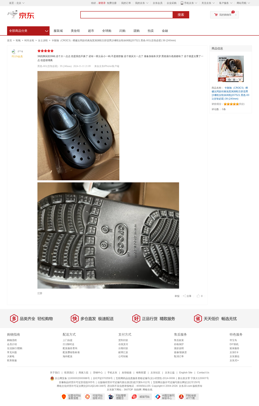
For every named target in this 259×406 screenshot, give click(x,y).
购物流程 (12, 340)
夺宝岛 (233, 340)
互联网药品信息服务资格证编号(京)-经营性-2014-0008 (145, 378)
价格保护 (179, 344)
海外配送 (67, 356)
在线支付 (123, 344)
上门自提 (67, 340)
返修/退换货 (180, 352)
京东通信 (234, 356)
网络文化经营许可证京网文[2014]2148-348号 (81, 386)
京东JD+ (234, 360)
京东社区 (155, 372)
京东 (34, 16)
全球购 (106, 30)
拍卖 (151, 30)
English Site (185, 372)
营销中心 (98, 372)
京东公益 (170, 372)
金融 (165, 30)
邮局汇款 (123, 352)
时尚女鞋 (29, 40)
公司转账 (123, 356)
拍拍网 (137, 389)
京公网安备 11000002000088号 (72, 378)
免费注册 (112, 3)
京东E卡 (234, 352)
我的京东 (140, 3)
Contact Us (203, 372)
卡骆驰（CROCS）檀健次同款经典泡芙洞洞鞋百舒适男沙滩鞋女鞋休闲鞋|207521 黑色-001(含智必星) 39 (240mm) (114, 40)
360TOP (128, 389)
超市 (91, 30)
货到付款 (123, 340)
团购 (137, 30)
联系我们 (69, 372)
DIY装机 (234, 344)
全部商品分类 (28, 30)
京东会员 (157, 3)
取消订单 (179, 356)
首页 (9, 40)
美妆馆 (75, 30)
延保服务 (234, 348)
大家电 (10, 356)
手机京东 (189, 3)
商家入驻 (83, 372)
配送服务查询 (70, 348)
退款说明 (179, 348)
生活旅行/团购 (14, 348)
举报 (177, 296)
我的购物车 (225, 14)
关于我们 (55, 372)
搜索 (181, 14)
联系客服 (12, 360)
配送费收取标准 (71, 352)
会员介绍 (12, 344)
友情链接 (127, 372)
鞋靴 (18, 40)
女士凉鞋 (43, 40)
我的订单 (126, 3)
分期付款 (123, 348)
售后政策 (179, 340)
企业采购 (171, 3)
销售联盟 (141, 372)
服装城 (58, 30)
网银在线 (147, 389)
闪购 (122, 30)
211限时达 (68, 344)
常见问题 (12, 352)
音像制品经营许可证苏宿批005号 (77, 382)
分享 (189, 296)
